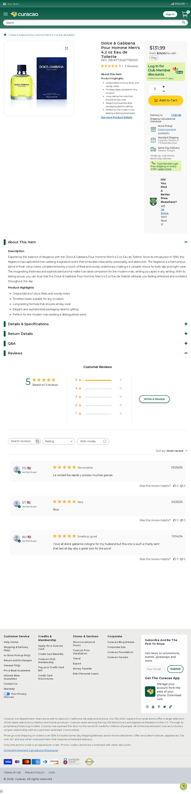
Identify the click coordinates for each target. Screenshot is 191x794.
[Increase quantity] (164, 87)
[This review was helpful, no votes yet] (174, 486)
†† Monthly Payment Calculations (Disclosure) (31, 750)
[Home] (5, 34)
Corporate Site (116, 647)
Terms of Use (12, 772)
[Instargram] (147, 706)
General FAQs (12, 665)
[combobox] (95, 23)
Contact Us (11, 683)
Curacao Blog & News (120, 642)
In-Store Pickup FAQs (17, 655)
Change (176, 115)
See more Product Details (116, 117)
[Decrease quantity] (164, 91)
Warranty (9, 688)
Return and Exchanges (18, 660)
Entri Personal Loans (85, 673)
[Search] (183, 22)
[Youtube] (153, 706)
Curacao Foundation (120, 652)
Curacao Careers (117, 657)
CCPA (51, 772)
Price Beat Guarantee (17, 670)
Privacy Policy (34, 772)
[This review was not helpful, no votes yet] (181, 486)
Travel (77, 658)
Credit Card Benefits (50, 654)
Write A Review (154, 399)
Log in (170, 78)
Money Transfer (82, 668)
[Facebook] (158, 706)
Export (77, 663)
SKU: (104, 60)
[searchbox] (21, 441)
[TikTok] (170, 706)
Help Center (11, 642)
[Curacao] (25, 14)
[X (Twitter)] (164, 706)
